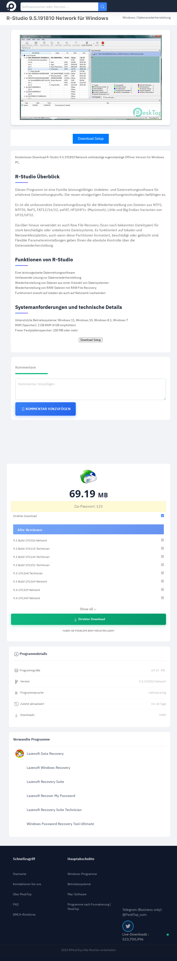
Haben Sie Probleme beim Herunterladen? (88, 631)
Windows (129, 17)
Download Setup (91, 138)
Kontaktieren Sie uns (27, 884)
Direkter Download (91, 619)
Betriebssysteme (79, 884)
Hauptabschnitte (81, 858)
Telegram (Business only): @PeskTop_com (142, 912)
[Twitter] (128, 926)
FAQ (16, 904)
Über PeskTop (22, 894)
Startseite (19, 874)
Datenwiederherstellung (154, 17)
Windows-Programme (82, 874)
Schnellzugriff (24, 858)
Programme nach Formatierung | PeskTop (89, 906)
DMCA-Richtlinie (24, 914)
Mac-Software (77, 894)
